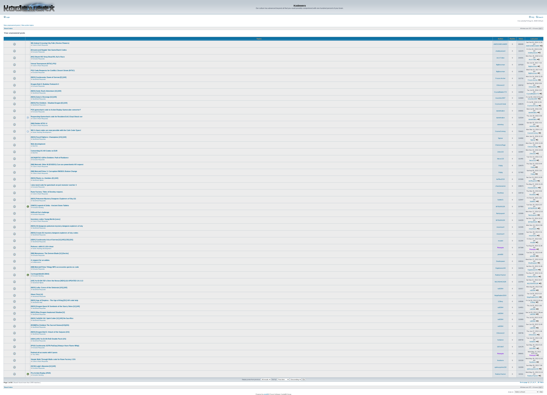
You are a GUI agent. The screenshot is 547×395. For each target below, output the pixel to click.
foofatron (500, 340)
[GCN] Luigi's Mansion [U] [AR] (43, 366)
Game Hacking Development (41, 132)
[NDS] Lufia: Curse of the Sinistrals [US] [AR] (49, 288)
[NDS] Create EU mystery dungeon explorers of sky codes (54, 233)
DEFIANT (500, 347)
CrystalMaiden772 (500, 92)
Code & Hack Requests (40, 45)
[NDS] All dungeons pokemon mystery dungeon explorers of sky (57, 226)
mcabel (500, 241)
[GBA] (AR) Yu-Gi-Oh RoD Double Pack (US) (48, 339)
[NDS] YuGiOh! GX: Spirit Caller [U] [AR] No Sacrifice (52, 318)
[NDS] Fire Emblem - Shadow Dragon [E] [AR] (49, 103)
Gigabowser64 (500, 268)
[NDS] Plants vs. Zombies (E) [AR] (44, 178)
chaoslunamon (500, 186)
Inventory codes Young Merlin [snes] (45, 219)
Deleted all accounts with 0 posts (44, 353)
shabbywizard (500, 51)
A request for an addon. (40, 260)
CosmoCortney (500, 131)
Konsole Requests (38, 52)
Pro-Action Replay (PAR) (41, 373)
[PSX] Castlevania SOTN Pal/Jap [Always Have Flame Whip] (55, 346)
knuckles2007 (500, 98)
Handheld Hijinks (37, 180)
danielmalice (500, 111)
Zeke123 (500, 152)
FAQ (532, 17)
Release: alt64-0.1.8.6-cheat (42, 247)
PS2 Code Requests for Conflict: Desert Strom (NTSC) (53, 71)
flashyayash (500, 213)
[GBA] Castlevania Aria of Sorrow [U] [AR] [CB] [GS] (52, 240)
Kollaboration (36, 262)
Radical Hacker (500, 275)
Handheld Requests (39, 79)
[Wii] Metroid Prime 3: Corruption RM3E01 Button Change (54, 171)
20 (538, 382)
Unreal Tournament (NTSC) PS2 (43, 64)
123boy (500, 301)
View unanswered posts (12, 25)
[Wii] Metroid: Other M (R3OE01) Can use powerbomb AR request (57, 165)
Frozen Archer (500, 78)
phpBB (266, 394)
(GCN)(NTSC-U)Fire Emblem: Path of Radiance (50, 158)
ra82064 (500, 288)
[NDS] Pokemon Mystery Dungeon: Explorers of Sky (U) (53, 199)
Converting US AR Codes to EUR (44, 151)
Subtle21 (500, 200)
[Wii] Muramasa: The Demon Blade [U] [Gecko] (50, 253)
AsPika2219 (500, 179)
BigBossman (500, 65)
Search (540, 17)
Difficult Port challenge (40, 212)
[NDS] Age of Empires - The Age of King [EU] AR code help (54, 300)
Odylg (500, 165)
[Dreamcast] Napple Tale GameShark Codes (49, 50)
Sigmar (500, 138)
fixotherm (500, 360)
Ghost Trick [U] (37, 294)
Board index (8, 28)
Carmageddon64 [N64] (40, 274)
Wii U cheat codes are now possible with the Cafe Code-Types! (56, 130)
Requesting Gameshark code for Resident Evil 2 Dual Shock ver (56, 117)
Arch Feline (500, 58)
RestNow (500, 193)
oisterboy (500, 124)
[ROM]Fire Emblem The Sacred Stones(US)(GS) (50, 325)
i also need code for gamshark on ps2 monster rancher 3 (54, 185)
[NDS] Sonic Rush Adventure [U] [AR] (46, 91)
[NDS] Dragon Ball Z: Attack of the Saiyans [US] (50, 332)
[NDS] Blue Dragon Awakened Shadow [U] (48, 312)
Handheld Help (37, 302)
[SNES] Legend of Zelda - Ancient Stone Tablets (50, 206)
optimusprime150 (500, 367)
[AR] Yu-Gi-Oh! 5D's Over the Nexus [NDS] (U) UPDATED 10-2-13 (57, 281)
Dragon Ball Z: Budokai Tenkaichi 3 (45, 84)
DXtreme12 (500, 85)
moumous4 (500, 227)
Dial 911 (35, 146)
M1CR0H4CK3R (500, 282)
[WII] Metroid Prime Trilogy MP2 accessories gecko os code (55, 267)
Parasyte (500, 247)
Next (541, 382)
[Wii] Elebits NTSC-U (39, 123)
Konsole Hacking (38, 207)
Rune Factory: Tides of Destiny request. (47, 192)
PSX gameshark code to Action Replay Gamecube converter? (56, 110)
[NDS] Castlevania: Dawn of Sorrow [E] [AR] (48, 77)
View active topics (27, 25)
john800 (500, 254)
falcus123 (500, 159)
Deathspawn (500, 261)
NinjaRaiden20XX (500, 295)
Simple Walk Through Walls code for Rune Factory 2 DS (53, 359)
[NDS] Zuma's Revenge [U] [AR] (44, 97)
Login (8, 17)
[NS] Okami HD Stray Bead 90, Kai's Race (48, 57)
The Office (35, 354)
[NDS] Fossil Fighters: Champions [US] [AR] (48, 137)
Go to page (523, 382)
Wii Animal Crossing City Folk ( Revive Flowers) (50, 43)
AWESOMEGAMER (500, 44)
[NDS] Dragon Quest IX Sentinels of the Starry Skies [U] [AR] (55, 306)
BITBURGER (500, 206)
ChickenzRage (500, 145)
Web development (38, 144)
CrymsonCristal (500, 104)
